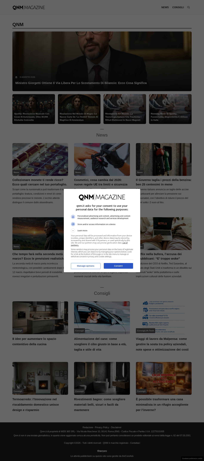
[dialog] (102, 230)
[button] (102, 231)
